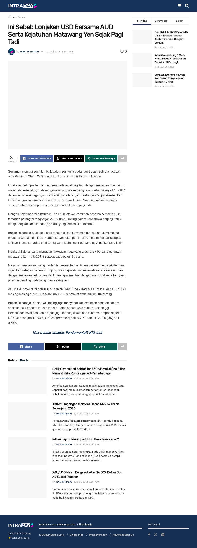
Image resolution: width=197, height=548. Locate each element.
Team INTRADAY (29, 51)
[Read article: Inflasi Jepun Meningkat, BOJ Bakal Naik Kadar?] (27, 451)
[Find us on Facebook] (149, 535)
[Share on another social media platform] (122, 158)
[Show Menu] (179, 6)
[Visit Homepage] (22, 6)
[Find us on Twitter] (155, 534)
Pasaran (22, 17)
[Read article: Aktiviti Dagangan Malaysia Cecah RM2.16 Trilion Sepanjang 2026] (27, 416)
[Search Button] (187, 6)
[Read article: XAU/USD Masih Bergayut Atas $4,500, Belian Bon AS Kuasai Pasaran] (27, 484)
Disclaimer (76, 534)
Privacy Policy (98, 534)
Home (11, 17)
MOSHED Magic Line (51, 534)
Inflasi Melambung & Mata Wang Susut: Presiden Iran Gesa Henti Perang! (170, 58)
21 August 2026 (84, 378)
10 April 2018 (52, 51)
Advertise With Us (123, 534)
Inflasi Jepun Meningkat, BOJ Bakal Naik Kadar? (85, 439)
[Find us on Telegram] (162, 535)
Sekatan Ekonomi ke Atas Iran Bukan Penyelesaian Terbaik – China (170, 78)
